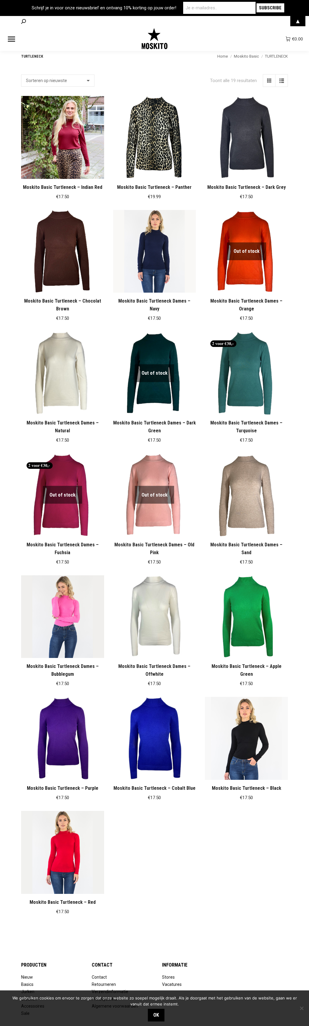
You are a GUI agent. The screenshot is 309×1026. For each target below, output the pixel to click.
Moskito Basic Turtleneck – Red (63, 902)
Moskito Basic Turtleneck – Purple (62, 788)
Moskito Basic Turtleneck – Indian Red (62, 187)
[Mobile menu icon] (11, 39)
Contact (99, 977)
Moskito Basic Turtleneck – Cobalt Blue (154, 788)
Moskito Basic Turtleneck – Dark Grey (246, 187)
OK (156, 1015)
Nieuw (27, 977)
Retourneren (104, 984)
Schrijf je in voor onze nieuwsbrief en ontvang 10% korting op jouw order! (104, 8)
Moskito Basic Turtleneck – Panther (154, 187)
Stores (168, 977)
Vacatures (172, 984)
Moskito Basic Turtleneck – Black (246, 788)
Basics (27, 984)
